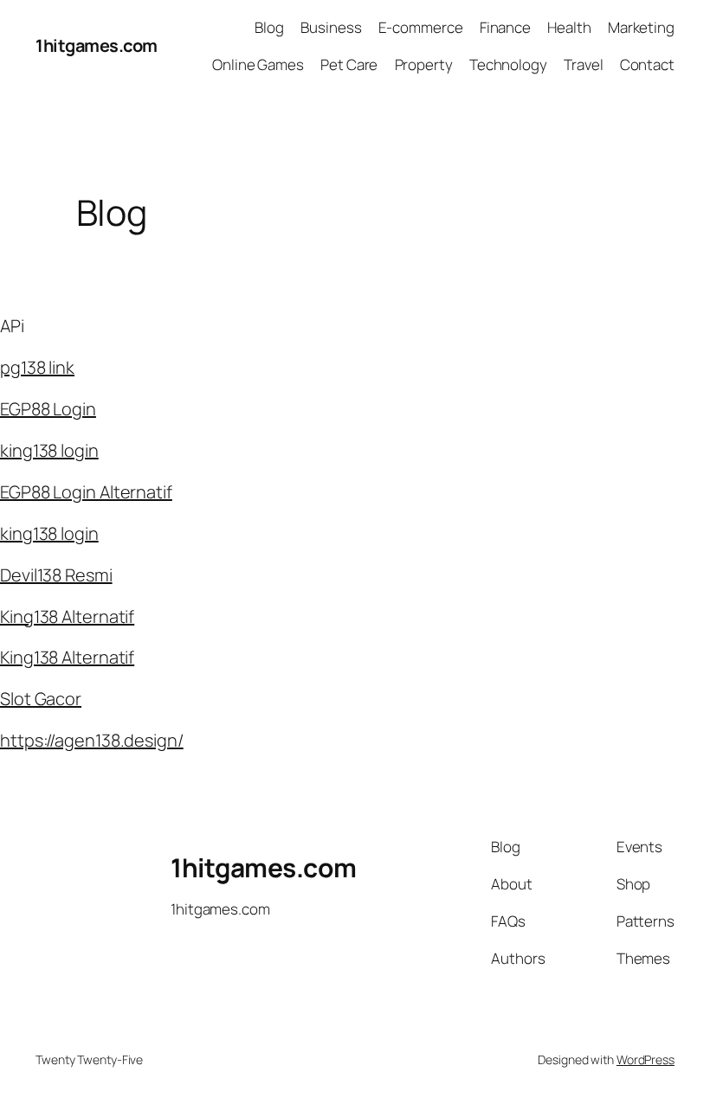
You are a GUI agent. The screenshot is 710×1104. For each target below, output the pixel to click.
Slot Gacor (40, 698)
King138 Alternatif (67, 616)
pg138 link (37, 367)
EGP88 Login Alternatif (86, 492)
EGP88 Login (48, 408)
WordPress (645, 1059)
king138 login (49, 450)
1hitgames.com (97, 45)
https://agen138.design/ (92, 740)
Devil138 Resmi (56, 575)
